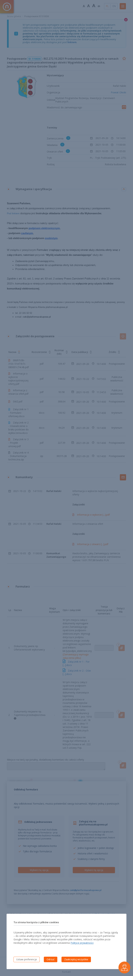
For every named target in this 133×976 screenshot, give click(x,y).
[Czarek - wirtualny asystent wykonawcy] (124, 967)
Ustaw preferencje (26, 959)
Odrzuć (51, 959)
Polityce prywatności (82, 942)
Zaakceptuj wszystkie (76, 959)
